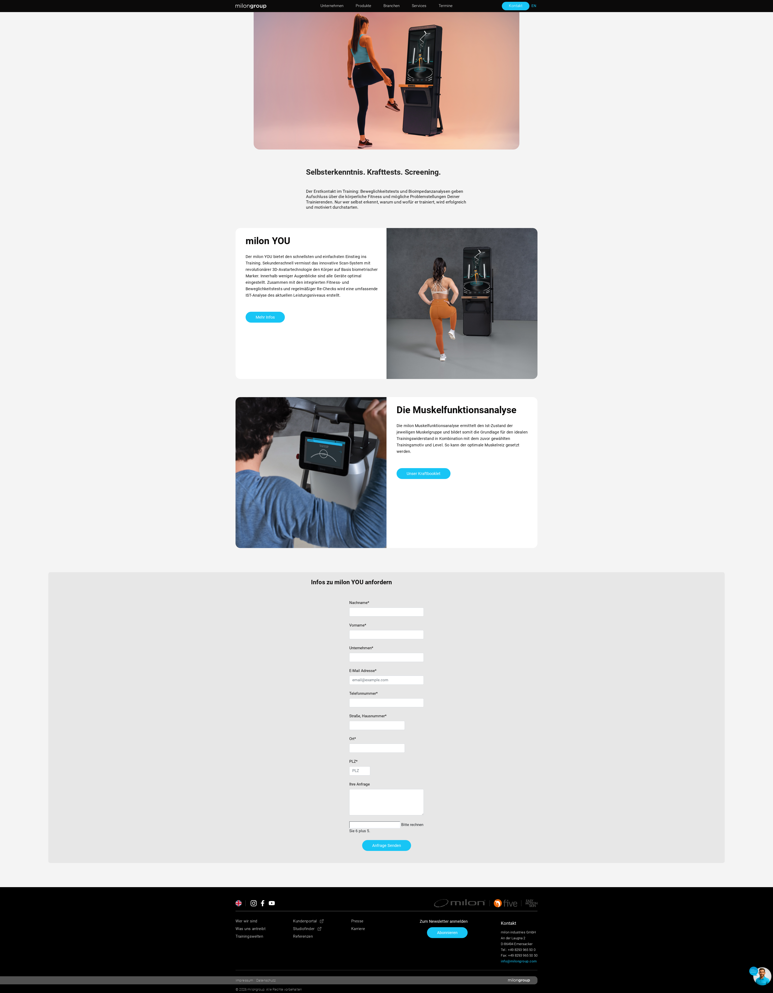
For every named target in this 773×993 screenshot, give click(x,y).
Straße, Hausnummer (367, 716)
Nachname (359, 602)
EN (533, 6)
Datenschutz (266, 980)
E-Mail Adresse (362, 670)
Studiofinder (304, 928)
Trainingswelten (249, 936)
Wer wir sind (246, 921)
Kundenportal (305, 921)
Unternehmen (361, 648)
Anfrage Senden (386, 845)
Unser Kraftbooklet (423, 473)
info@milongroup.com (519, 961)
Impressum (244, 980)
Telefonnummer (363, 693)
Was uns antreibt (251, 928)
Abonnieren (447, 932)
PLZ (352, 761)
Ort (352, 738)
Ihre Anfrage (359, 784)
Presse (357, 921)
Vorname (357, 625)
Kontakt (515, 6)
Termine (446, 6)
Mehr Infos (265, 317)
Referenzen (303, 936)
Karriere (358, 928)
